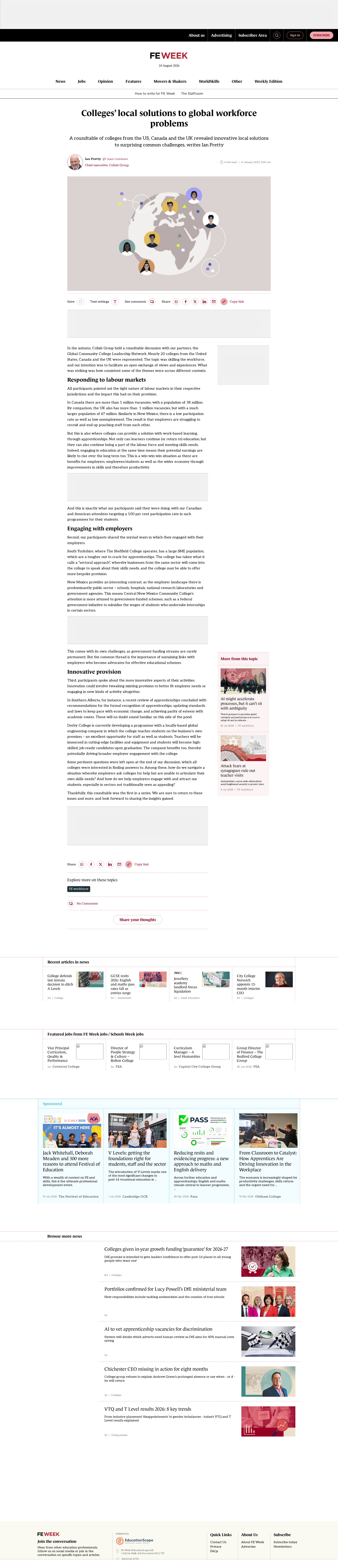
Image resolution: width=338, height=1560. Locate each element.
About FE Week (252, 1542)
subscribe (321, 35)
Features (133, 81)
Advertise (248, 1547)
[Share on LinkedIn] (204, 301)
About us (197, 35)
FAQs (214, 1551)
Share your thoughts (138, 919)
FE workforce (78, 889)
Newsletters (283, 1547)
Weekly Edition (268, 81)
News (60, 81)
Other (237, 81)
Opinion (105, 81)
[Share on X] (195, 301)
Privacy (215, 1547)
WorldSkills (209, 81)
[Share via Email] (213, 301)
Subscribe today (285, 1542)
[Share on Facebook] (185, 301)
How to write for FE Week (155, 93)
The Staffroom (192, 93)
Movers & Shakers (170, 81)
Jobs (81, 81)
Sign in (295, 35)
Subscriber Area (252, 35)
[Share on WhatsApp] (176, 301)
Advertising (221, 35)
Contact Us (218, 1542)
